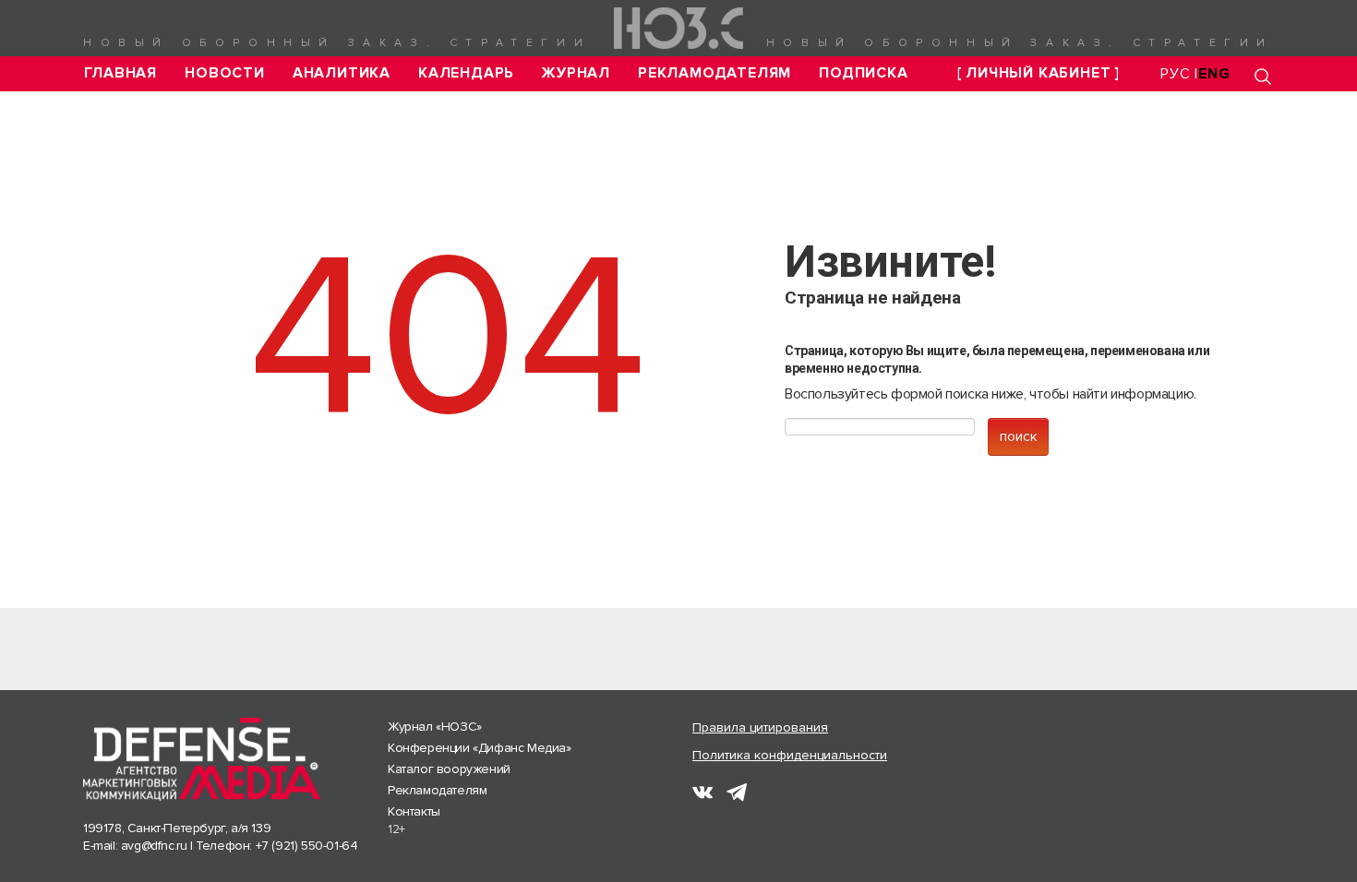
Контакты (414, 811)
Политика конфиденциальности (789, 755)
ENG (1214, 74)
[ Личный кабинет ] (1038, 73)
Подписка (863, 73)
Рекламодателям (714, 73)
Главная (121, 73)
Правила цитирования (760, 727)
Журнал (576, 73)
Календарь (466, 73)
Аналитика (341, 73)
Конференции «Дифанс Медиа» (479, 748)
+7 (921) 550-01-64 (307, 845)
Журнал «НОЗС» (435, 726)
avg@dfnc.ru (154, 845)
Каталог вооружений (449, 769)
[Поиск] (1263, 76)
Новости (225, 73)
